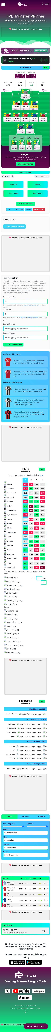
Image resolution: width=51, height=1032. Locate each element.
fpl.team (33, 1006)
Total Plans (7, 309)
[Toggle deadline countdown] (12, 176)
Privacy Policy (16, 1008)
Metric (37, 176)
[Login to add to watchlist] (48, 883)
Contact (32, 1008)
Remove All (38, 209)
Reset (28, 209)
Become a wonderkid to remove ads (27, 29)
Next (46, 67)
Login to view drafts (14, 226)
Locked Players (9, 324)
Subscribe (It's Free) (25, 164)
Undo (10, 209)
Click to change (28, 24)
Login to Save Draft (25, 204)
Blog (38, 1008)
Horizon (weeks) (9, 297)
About (25, 1008)
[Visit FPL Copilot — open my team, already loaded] (25, 60)
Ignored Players (9, 333)
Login (47, 4)
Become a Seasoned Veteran (32, 305)
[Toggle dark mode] (42, 4)
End (45, 578)
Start (33, 578)
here (41, 475)
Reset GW (19, 209)
